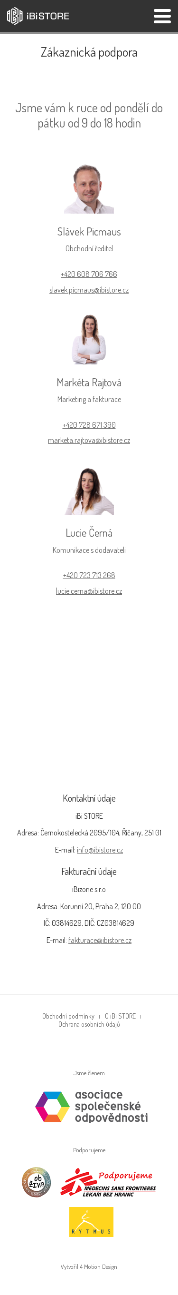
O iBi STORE (120, 1016)
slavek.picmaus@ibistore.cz (89, 289)
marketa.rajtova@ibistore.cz (89, 440)
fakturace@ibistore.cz (99, 940)
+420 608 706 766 (89, 274)
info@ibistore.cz (100, 849)
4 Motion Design (98, 1266)
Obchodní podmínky (68, 1016)
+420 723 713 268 (89, 575)
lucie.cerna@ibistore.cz (89, 591)
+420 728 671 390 (89, 425)
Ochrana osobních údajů (89, 1024)
